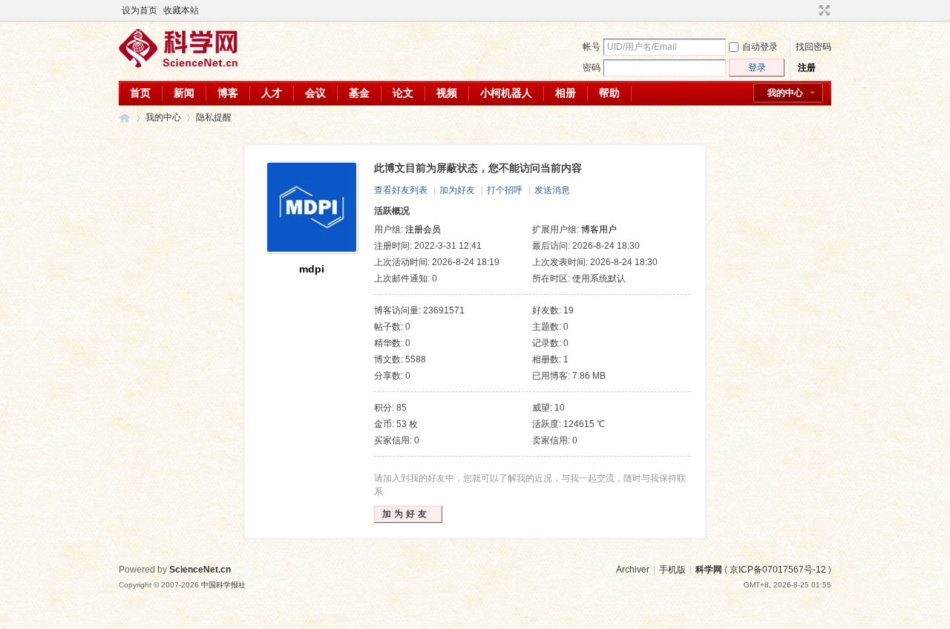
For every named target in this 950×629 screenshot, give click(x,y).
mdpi (311, 269)
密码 (591, 67)
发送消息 (552, 190)
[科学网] (178, 64)
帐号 (591, 47)
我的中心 (785, 93)
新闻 (184, 93)
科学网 (125, 117)
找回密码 (813, 47)
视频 (446, 93)
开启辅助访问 (810, 10)
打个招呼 (504, 190)
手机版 (672, 569)
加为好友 (457, 190)
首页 (140, 93)
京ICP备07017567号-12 (778, 569)
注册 (807, 67)
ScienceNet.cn (200, 569)
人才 (271, 93)
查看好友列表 (401, 190)
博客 (227, 93)
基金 (359, 93)
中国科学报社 (223, 585)
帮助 (609, 93)
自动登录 (760, 47)
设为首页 (139, 10)
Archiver (632, 569)
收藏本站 (181, 10)
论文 (403, 93)
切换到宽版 (822, 10)
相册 (565, 93)
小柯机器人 (506, 93)
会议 (315, 93)
